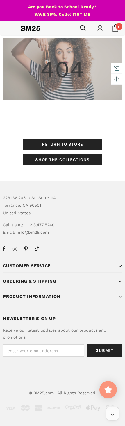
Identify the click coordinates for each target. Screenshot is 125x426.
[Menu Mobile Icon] (6, 28)
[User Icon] (100, 28)
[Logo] (30, 28)
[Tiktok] (36, 248)
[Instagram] (15, 248)
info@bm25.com (33, 232)
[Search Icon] (83, 28)
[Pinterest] (26, 248)
